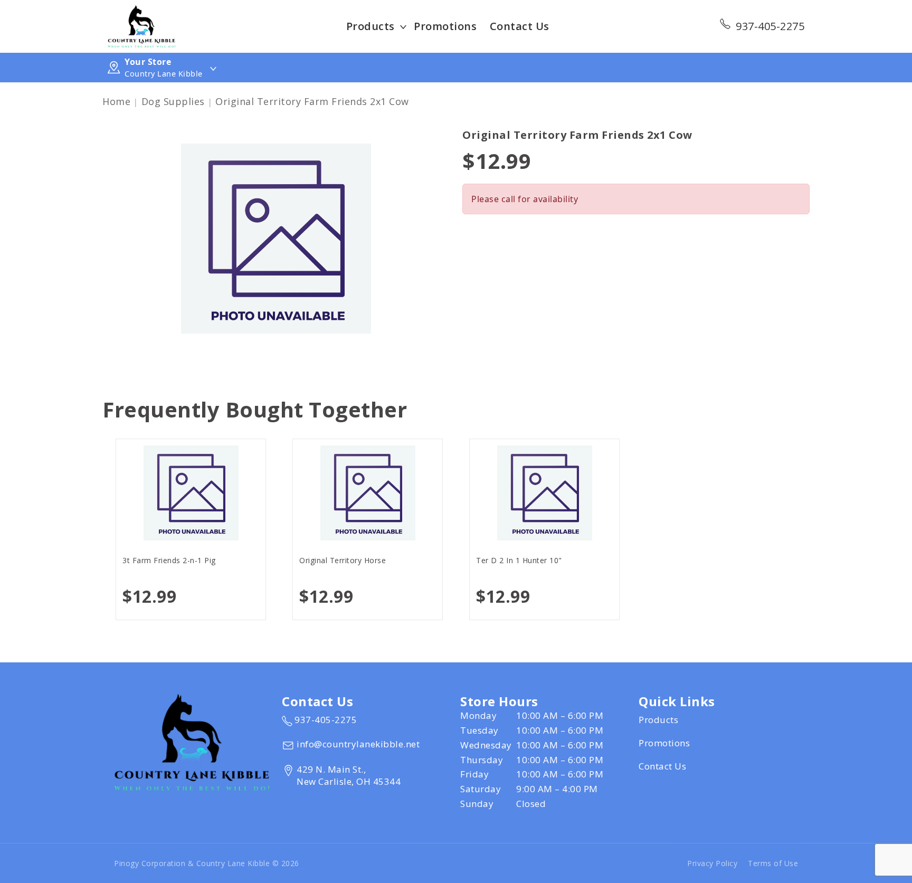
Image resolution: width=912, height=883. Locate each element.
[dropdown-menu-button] (403, 26)
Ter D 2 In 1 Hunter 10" (519, 560)
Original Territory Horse (342, 560)
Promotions (445, 26)
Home (116, 101)
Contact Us (519, 26)
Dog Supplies (173, 101)
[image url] (141, 25)
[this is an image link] (191, 741)
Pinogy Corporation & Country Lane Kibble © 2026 (206, 863)
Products (370, 26)
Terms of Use (773, 863)
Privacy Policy (712, 863)
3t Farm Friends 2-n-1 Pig (169, 560)
